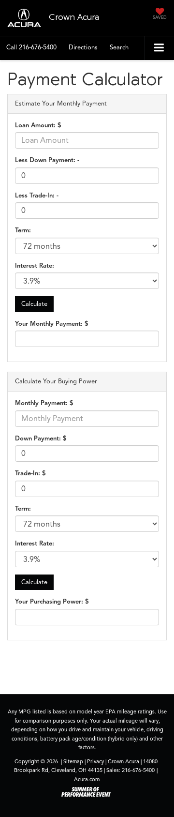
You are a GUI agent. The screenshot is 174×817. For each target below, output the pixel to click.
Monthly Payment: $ (44, 403)
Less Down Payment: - (47, 160)
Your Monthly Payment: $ (51, 324)
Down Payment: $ (41, 438)
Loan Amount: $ (38, 125)
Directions (83, 47)
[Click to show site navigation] (159, 48)
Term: (23, 230)
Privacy (95, 761)
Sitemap (73, 761)
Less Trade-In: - (36, 195)
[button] (31, 48)
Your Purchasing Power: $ (52, 601)
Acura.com (87, 779)
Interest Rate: (34, 266)
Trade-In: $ (30, 473)
